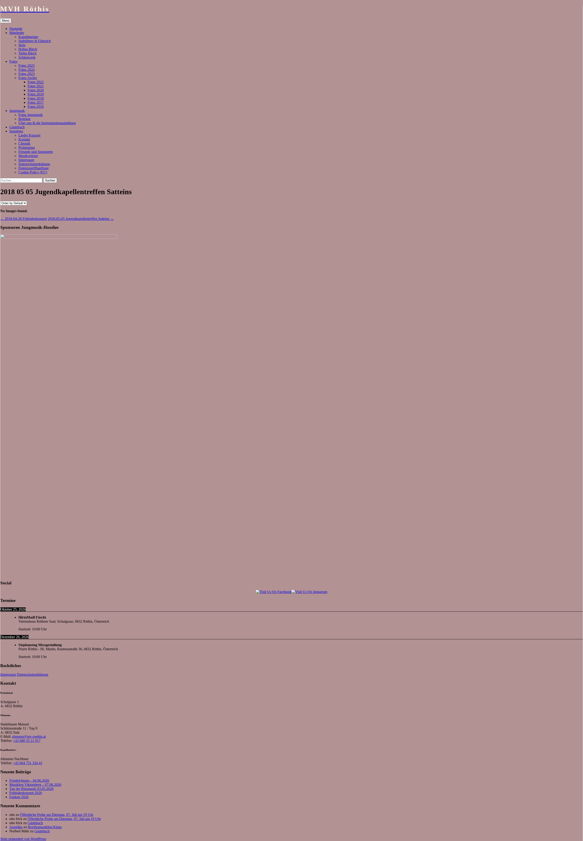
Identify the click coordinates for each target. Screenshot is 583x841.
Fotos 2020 (36, 90)
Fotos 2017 (36, 102)
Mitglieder (16, 33)
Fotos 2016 (36, 106)
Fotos (13, 61)
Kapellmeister (28, 37)
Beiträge (24, 119)
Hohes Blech (27, 49)
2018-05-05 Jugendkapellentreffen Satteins (81, 219)
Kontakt (24, 139)
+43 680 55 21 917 (27, 741)
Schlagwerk (27, 57)
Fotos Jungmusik (30, 115)
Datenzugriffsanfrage (33, 168)
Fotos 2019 (36, 94)
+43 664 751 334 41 (27, 763)
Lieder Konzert (29, 135)
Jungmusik (17, 111)
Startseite (15, 29)
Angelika (16, 827)
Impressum (26, 160)
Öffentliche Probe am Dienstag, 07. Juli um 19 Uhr (56, 815)
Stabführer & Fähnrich (34, 41)
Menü (5, 20)
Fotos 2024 (26, 70)
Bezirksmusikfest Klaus (45, 827)
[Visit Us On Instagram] (309, 592)
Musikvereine (28, 156)
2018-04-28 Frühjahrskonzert (23, 219)
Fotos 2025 (26, 65)
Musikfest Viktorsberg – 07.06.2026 (35, 785)
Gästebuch (17, 127)
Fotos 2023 (26, 74)
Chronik (24, 143)
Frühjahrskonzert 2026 (25, 793)
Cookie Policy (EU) (32, 172)
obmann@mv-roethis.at (29, 736)
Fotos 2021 (36, 86)
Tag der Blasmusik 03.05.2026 (31, 789)
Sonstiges (16, 131)
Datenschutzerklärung (34, 164)
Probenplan (26, 148)
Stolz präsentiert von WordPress (23, 839)
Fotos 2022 (36, 82)
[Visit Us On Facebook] (274, 592)
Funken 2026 (18, 797)
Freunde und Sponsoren (35, 152)
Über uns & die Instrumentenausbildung (47, 123)
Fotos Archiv (27, 78)
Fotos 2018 (36, 98)
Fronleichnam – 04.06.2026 (29, 780)
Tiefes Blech (27, 53)
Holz (22, 45)
